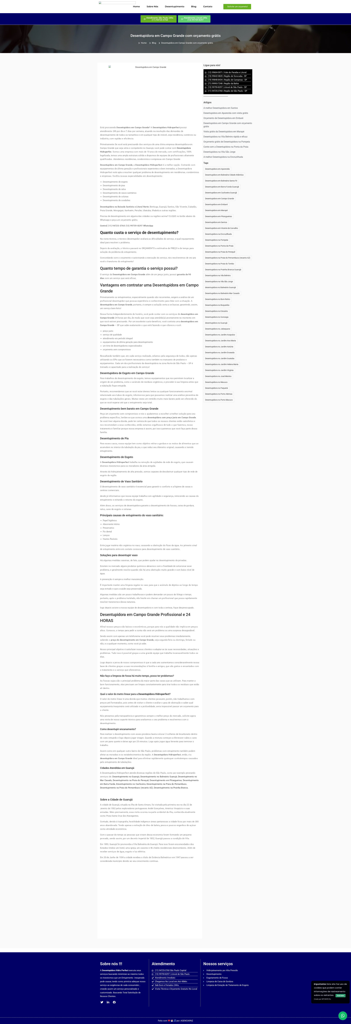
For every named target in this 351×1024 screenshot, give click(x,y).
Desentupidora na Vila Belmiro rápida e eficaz (225, 136)
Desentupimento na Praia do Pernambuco (167, 784)
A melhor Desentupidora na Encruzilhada (223, 157)
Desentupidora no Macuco (216, 382)
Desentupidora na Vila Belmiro (218, 275)
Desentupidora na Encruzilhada (218, 234)
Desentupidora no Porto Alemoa (218, 394)
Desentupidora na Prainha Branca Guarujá (223, 269)
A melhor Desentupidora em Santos (220, 108)
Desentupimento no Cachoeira (130, 784)
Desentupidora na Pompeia (216, 240)
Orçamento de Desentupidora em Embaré (223, 118)
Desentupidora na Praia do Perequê (220, 252)
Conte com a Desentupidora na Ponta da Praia (225, 146)
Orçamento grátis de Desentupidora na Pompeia (226, 141)
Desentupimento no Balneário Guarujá (158, 776)
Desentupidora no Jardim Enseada (219, 352)
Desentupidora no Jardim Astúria (219, 347)
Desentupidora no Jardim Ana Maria (220, 341)
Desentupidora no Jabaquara (217, 329)
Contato (207, 6)
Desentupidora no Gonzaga (216, 317)
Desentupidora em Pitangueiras (218, 216)
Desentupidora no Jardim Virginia (219, 370)
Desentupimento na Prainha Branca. (171, 788)
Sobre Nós (152, 6)
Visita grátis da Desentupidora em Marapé (223, 131)
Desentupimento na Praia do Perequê (131, 780)
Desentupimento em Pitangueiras (166, 780)
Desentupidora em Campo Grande (219, 198)
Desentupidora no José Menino (218, 376)
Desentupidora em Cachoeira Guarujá (221, 193)
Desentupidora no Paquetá (216, 388)
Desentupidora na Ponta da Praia (219, 246)
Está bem (340, 996)
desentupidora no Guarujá (216, 323)
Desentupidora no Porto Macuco (219, 400)
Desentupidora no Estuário (216, 311)
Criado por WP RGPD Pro (322, 999)
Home (136, 6)
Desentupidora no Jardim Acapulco (220, 335)
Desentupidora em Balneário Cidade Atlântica (224, 175)
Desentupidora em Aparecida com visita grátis (225, 113)
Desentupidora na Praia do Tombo (219, 264)
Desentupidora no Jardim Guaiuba (219, 358)
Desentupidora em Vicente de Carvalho (221, 228)
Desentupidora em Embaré (216, 204)
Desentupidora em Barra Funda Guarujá (222, 187)
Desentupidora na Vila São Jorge (219, 152)
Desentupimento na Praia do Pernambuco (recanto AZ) (126, 788)
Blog (193, 6)
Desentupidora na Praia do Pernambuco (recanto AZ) (227, 258)
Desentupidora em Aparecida (217, 169)
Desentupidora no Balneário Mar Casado (222, 293)
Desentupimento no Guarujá (125, 776)
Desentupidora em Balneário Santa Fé (221, 181)
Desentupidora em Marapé (216, 210)
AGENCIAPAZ (187, 1020)
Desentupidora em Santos (216, 222)
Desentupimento (174, 6)
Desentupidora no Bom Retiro (217, 299)
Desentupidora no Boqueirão (217, 305)
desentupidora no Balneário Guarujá (220, 287)
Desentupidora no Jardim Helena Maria (221, 364)
